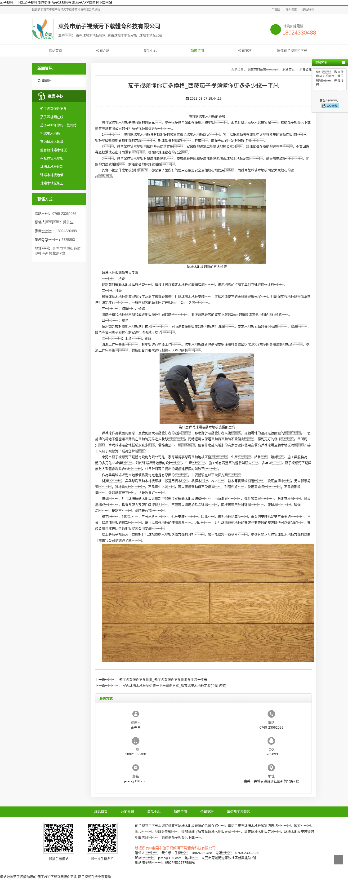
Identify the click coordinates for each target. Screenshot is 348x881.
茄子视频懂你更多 (53, 109)
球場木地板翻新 (51, 166)
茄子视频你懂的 (24, 877)
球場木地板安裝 (193, 296)
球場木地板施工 (51, 183)
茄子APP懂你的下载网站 (58, 125)
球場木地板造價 (51, 175)
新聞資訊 (197, 51)
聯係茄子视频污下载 (292, 51)
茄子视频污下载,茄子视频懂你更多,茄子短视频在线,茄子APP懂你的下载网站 (56, 2)
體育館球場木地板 (53, 150)
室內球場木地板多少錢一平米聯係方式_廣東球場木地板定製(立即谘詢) (174, 685)
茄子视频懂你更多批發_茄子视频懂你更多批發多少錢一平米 (163, 680)
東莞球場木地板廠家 (195, 134)
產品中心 (150, 51)
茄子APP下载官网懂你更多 (57, 877)
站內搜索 (291, 9)
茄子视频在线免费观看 (94, 877)
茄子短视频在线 (51, 117)
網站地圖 (308, 9)
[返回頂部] (338, 859)
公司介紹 (102, 51)
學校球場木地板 (51, 158)
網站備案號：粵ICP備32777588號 (165, 862)
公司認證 (244, 51)
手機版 (276, 9)
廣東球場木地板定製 (235, 158)
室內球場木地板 (51, 142)
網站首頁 (55, 51)
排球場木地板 (50, 133)
